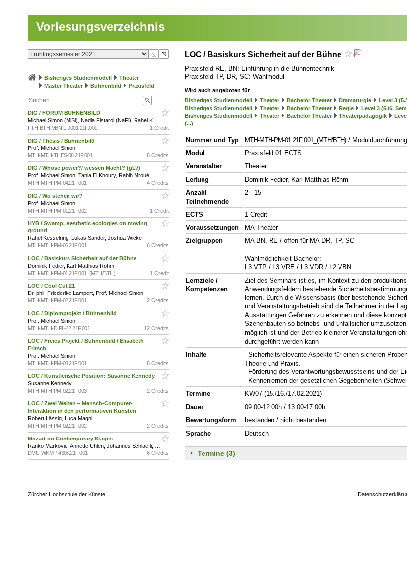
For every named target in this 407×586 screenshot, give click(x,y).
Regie (346, 108)
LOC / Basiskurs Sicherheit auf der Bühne (83, 258)
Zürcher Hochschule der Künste (66, 494)
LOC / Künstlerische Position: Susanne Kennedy (92, 376)
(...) (189, 123)
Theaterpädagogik (363, 116)
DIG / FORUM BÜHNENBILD (65, 113)
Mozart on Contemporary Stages (71, 438)
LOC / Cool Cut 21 (52, 286)
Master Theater (63, 86)
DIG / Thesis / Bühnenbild (62, 141)
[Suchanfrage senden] (147, 100)
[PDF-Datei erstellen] (357, 54)
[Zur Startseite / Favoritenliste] (32, 78)
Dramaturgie (355, 100)
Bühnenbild (105, 86)
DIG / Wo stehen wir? (56, 196)
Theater (129, 78)
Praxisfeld (141, 86)
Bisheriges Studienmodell (78, 78)
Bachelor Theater (309, 100)
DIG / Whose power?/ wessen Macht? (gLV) (85, 168)
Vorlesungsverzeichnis (100, 26)
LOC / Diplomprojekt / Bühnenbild (73, 313)
